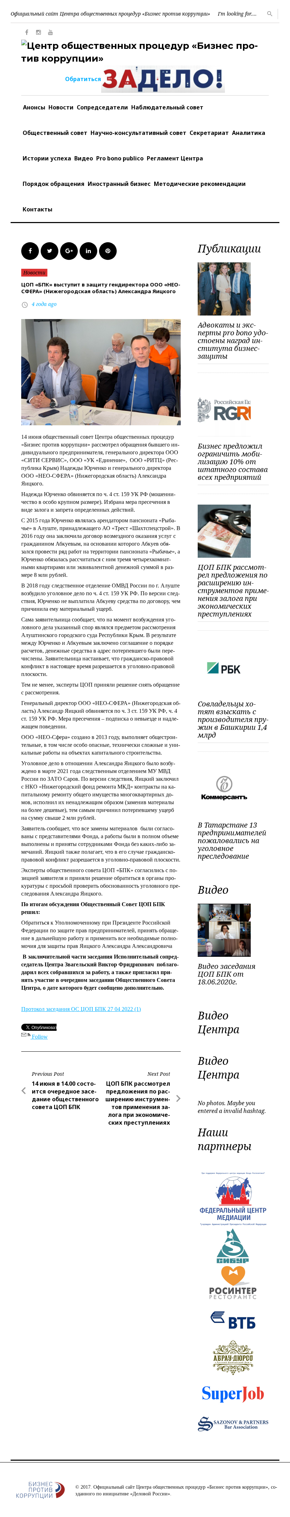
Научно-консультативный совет (138, 133)
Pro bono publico (120, 158)
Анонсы (34, 107)
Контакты (37, 209)
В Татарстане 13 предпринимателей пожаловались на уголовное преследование (232, 840)
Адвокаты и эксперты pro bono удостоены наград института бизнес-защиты (233, 340)
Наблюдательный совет (167, 107)
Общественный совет (55, 133)
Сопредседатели (102, 107)
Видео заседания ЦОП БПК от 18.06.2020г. (226, 974)
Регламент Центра (175, 158)
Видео (83, 158)
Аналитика (248, 133)
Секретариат (209, 133)
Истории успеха (47, 158)
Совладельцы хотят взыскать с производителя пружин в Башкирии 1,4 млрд (233, 719)
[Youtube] (50, 32)
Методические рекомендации (200, 184)
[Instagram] (38, 32)
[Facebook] (26, 32)
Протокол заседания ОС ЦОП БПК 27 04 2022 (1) (81, 1009)
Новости (61, 107)
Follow (39, 1037)
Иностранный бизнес (119, 184)
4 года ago (44, 304)
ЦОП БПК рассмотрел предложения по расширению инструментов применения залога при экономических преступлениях (233, 590)
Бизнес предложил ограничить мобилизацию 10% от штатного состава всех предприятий (233, 461)
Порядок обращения (54, 184)
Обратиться (83, 79)
